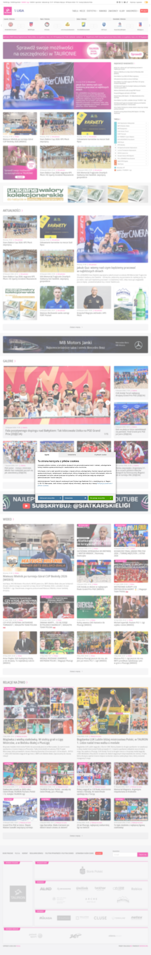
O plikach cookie (100, 455)
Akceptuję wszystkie (97, 498)
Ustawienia (72, 455)
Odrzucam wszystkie (47, 498)
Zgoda (47, 455)
